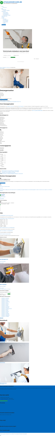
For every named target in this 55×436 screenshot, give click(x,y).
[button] (27, 196)
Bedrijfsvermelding (2, 417)
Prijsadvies (1, 428)
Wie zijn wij (4, 7)
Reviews (18, 101)
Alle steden (1, 410)
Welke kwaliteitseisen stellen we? (5, 391)
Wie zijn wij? (2, 432)
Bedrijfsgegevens (4, 101)
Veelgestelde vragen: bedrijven (4, 418)
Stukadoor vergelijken (6, 10)
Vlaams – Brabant (2, 407)
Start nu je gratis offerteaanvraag (37, 110)
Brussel (4, 23)
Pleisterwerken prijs (4, 16)
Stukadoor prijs (4, 9)
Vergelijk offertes (13, 57)
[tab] (27, 196)
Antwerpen (1, 404)
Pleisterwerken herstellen (6, 15)
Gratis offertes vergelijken (4, 99)
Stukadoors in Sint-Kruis (6, 67)
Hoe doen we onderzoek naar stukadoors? (6, 392)
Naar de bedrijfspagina (20, 61)
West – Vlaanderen (2, 405)
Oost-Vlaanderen (2, 406)
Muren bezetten (5, 12)
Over (1, 101)
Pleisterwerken (4, 11)
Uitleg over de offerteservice (4, 423)
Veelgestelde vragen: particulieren (5, 422)
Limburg (4, 22)
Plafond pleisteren (5, 13)
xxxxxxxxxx (2, 131)
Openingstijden (14, 101)
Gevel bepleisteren (6, 14)
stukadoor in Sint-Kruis (10, 106)
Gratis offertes (4, 24)
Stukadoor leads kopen (3, 416)
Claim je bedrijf (2, 68)
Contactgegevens (9, 101)
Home (2, 6)
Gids (2, 8)
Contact (1, 424)
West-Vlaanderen (20, 106)
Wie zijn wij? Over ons (3, 390)
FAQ (20, 101)
